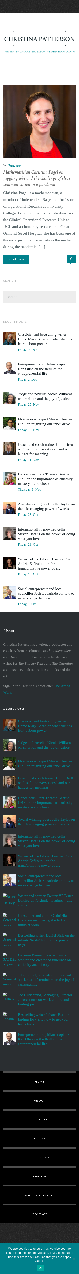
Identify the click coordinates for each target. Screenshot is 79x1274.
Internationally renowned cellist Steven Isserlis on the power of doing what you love (46, 534)
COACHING (39, 1176)
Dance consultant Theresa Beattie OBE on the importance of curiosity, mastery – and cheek (46, 479)
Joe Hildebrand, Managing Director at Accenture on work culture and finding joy (45, 999)
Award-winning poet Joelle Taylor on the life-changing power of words (46, 506)
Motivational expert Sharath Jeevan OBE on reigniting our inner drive (45, 421)
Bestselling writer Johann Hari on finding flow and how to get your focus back (43, 1019)
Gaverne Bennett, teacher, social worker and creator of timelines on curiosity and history (44, 960)
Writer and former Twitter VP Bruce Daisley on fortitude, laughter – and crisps (45, 900)
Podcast (14, 165)
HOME (39, 1081)
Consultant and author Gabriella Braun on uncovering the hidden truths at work (42, 920)
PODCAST (39, 1119)
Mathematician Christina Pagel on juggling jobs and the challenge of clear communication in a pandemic (36, 178)
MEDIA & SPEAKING (39, 1195)
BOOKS (39, 1138)
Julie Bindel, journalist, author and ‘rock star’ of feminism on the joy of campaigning (46, 979)
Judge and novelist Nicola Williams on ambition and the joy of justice (45, 396)
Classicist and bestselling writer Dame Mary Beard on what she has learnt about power (45, 339)
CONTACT (39, 1214)
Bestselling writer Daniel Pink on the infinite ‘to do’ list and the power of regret (46, 940)
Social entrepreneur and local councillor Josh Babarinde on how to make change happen (46, 593)
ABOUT (39, 1100)
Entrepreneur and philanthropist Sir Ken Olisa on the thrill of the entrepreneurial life (45, 369)
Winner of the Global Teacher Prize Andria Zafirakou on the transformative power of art (45, 563)
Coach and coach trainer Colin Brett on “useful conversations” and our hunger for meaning (45, 449)
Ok (41, 1267)
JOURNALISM (39, 1157)
